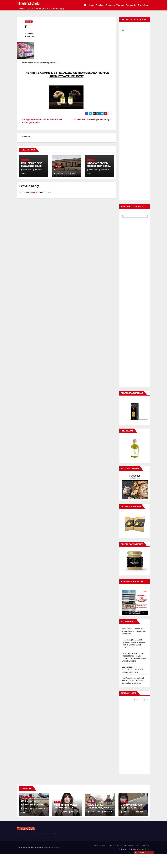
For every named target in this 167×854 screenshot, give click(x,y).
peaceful (58, 801)
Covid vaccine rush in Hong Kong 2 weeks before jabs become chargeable (133, 669)
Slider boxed (123, 849)
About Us (103, 845)
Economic (29, 21)
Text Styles (145, 849)
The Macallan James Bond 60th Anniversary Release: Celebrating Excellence (133, 680)
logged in (33, 192)
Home (91, 5)
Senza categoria (27, 798)
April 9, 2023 (28, 808)
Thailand (100, 5)
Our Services (128, 845)
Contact (110, 845)
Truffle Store (143, 5)
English (141, 852)
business (124, 801)
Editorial (30, 33)
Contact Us (131, 5)
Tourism (120, 5)
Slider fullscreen (134, 849)
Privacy (137, 845)
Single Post (145, 845)
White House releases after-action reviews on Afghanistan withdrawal (134, 631)
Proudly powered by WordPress (27, 847)
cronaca (91, 801)
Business (110, 5)
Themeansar (56, 847)
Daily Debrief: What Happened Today (91, 119)
